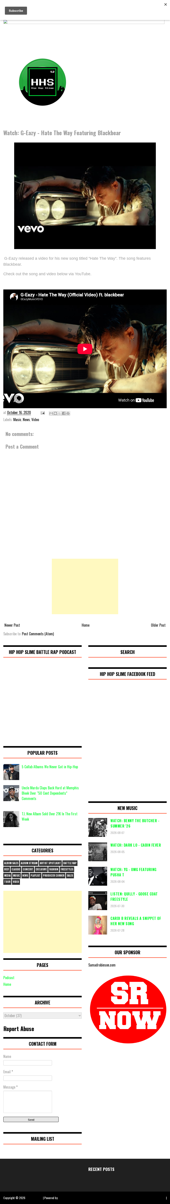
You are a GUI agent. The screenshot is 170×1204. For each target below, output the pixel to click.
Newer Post (12, 625)
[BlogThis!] (55, 413)
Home (85, 625)
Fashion (53, 869)
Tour (7, 881)
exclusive (41, 869)
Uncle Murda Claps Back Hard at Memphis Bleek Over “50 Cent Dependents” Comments (50, 793)
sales (70, 875)
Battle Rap (70, 863)
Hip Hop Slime (34, 1197)
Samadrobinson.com (102, 965)
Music (17, 419)
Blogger (63, 1197)
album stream (29, 863)
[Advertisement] (85, 586)
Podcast (8, 977)
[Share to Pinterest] (68, 413)
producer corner (53, 875)
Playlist (36, 875)
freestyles (67, 869)
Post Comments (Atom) (38, 633)
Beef (6, 869)
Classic (16, 869)
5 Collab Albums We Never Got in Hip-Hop (50, 766)
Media (7, 875)
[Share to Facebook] (64, 413)
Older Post (158, 625)
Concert (28, 869)
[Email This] (51, 413)
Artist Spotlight (50, 863)
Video (35, 419)
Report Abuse (18, 1028)
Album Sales (11, 863)
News (26, 419)
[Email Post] (42, 412)
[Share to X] (59, 413)
